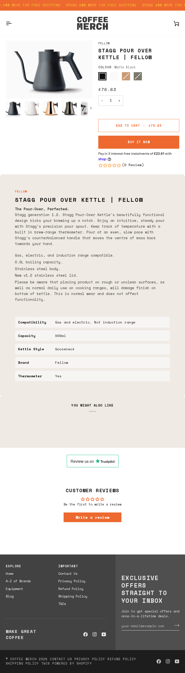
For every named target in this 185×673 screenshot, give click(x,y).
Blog (9, 596)
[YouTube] (104, 634)
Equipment (14, 588)
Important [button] (68, 566)
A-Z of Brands (18, 581)
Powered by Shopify (72, 663)
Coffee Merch (23, 659)
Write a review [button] (92, 517)
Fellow (104, 43)
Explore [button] (13, 566)
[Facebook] (85, 634)
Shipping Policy (72, 596)
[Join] (175, 625)
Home (9, 573)
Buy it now (139, 142)
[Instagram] (94, 634)
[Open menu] (13, 23)
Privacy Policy (71, 581)
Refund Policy (70, 588)
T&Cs (62, 603)
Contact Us (68, 573)
